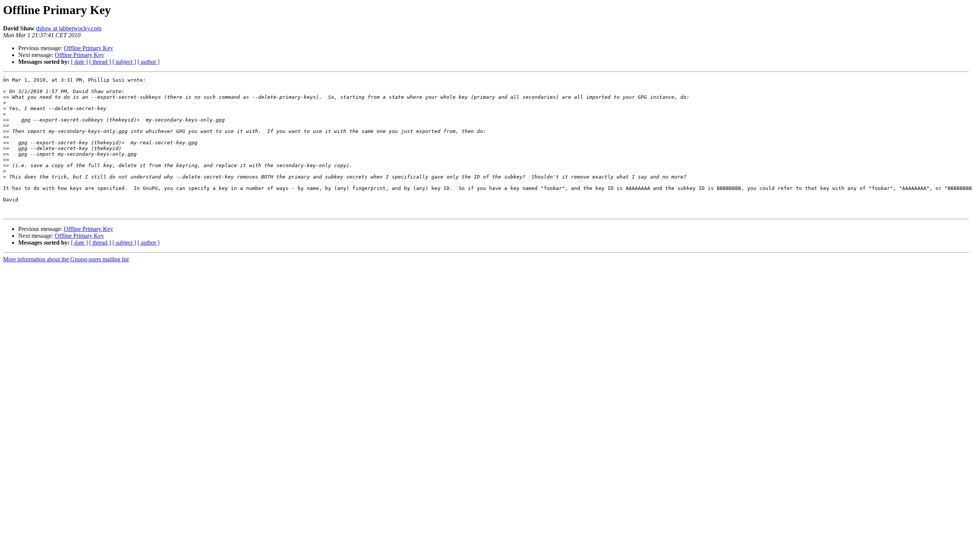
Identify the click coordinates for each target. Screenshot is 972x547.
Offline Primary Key (88, 48)
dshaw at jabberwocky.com (68, 28)
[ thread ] (100, 61)
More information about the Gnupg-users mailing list (66, 259)
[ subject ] (124, 61)
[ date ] (79, 61)
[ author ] (148, 61)
